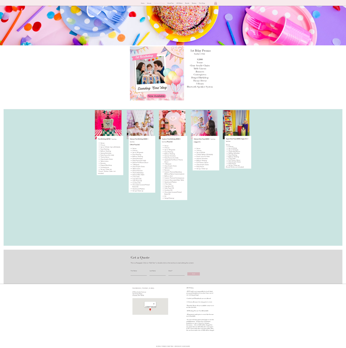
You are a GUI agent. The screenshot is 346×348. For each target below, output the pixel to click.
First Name (134, 270)
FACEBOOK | (137, 288)
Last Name (153, 270)
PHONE (145, 288)
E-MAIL (151, 288)
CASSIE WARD (185, 346)
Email (170, 270)
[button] (215, 3)
